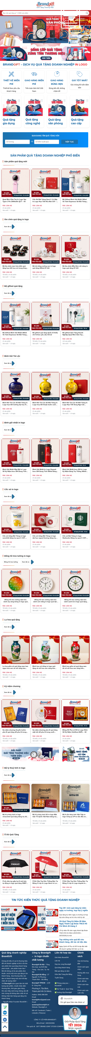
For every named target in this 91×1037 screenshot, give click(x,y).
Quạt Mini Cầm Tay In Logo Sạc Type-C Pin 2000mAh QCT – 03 (14, 200)
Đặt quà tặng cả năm (62, 971)
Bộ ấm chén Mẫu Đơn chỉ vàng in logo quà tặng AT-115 (75, 267)
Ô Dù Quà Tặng (11, 834)
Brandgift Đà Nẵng (39, 974)
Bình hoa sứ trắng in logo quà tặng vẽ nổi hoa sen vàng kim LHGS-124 (44, 667)
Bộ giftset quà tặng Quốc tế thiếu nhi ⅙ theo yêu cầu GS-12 (45, 334)
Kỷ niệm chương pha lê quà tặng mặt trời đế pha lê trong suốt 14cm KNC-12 (45, 731)
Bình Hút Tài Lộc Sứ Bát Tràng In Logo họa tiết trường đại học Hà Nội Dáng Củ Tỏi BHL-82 (15, 404)
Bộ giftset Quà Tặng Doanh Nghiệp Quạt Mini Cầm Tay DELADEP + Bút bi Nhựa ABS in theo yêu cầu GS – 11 (74, 334)
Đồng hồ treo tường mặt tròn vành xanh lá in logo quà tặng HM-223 (75, 601)
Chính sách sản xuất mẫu (82, 991)
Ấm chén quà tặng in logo (16, 219)
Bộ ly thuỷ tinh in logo (14, 768)
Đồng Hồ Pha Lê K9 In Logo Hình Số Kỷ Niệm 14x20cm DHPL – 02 (75, 731)
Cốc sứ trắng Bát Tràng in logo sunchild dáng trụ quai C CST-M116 (14, 537)
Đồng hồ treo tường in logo (17, 556)
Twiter (48, 1010)
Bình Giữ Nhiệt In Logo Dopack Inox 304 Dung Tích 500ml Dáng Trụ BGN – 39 (45, 470)
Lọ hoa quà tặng (12, 620)
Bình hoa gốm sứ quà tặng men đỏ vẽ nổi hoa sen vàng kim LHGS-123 (74, 667)
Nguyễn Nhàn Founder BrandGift (14, 1002)
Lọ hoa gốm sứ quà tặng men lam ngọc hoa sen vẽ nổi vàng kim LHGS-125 (15, 667)
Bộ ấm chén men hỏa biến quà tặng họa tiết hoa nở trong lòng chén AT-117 (15, 267)
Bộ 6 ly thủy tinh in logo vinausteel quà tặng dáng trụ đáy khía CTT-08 (15, 815)
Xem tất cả (8, 226)
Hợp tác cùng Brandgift (63, 964)
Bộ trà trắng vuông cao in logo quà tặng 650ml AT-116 (44, 267)
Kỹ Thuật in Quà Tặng (65, 989)
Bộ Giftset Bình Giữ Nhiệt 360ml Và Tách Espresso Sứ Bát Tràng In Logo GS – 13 (75, 200)
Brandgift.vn (43, 1007)
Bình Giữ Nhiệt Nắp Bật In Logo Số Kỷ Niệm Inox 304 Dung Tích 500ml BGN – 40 (15, 470)
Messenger (5, 1022)
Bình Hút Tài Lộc (12, 356)
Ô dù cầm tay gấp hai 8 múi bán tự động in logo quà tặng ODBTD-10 (15, 882)
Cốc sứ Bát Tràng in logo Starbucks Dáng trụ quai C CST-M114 (74, 537)
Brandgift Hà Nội (38, 964)
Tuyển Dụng (59, 978)
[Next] (62, 30)
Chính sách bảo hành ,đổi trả (83, 980)
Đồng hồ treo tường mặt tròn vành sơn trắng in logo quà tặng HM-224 (45, 601)
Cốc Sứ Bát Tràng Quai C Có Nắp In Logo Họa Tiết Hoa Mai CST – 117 (45, 200)
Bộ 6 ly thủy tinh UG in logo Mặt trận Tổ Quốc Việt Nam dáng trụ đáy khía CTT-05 (45, 815)
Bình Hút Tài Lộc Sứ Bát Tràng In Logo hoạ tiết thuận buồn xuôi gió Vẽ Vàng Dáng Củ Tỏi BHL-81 (45, 404)
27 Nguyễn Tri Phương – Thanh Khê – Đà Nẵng (40, 977)
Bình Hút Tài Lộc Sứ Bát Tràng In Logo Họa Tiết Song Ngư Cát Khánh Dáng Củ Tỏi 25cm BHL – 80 (74, 404)
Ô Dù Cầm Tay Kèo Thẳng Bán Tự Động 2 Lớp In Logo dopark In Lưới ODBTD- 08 (75, 882)
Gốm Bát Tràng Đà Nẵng (63, 974)
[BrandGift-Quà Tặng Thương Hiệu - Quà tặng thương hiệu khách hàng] (45, 5)
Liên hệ (57, 961)
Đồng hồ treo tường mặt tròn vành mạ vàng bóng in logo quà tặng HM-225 (15, 601)
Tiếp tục (69, 142)
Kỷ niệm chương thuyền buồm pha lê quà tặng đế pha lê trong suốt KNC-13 (14, 731)
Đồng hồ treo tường (11, 562)
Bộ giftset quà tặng (13, 286)
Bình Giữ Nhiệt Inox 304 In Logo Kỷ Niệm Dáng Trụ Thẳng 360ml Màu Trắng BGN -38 (74, 470)
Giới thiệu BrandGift (62, 957)
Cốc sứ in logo (11, 489)
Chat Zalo (4, 1015)
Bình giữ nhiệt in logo (14, 423)
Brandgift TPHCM (38, 983)
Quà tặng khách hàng (62, 967)
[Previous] (29, 30)
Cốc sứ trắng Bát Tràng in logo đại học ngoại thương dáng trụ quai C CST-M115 (44, 537)
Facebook (41, 1010)
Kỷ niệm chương (12, 686)
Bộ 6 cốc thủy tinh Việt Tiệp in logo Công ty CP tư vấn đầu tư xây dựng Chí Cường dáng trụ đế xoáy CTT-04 (75, 815)
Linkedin (35, 1013)
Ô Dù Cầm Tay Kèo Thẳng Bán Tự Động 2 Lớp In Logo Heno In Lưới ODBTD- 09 (45, 882)
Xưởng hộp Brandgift (64, 992)
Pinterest (42, 1013)
